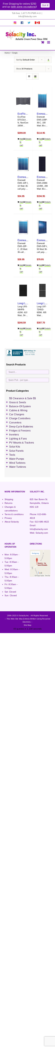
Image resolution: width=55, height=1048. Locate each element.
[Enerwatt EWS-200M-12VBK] (42, 164)
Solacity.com (42, 533)
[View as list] (35, 76)
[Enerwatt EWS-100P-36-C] (42, 101)
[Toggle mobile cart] (42, 42)
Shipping (9, 499)
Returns (8, 503)
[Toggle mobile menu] (48, 42)
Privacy (8, 518)
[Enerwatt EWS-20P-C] (23, 227)
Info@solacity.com (39, 529)
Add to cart (21, 142)
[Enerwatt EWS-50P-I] (42, 227)
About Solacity (12, 521)
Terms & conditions (14, 514)
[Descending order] (48, 60)
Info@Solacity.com (27, 16)
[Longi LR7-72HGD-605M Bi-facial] (42, 290)
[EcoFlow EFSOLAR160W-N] (23, 101)
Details (27, 139)
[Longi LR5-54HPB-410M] (23, 290)
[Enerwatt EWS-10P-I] (23, 164)
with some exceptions (23, 6)
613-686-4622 (42, 521)
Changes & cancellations (11, 509)
